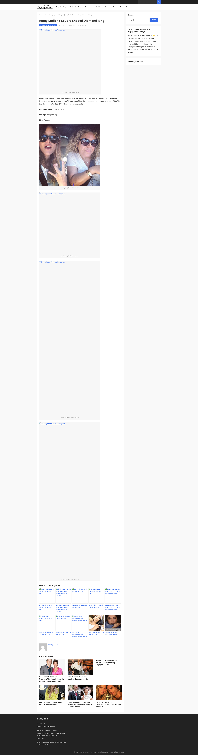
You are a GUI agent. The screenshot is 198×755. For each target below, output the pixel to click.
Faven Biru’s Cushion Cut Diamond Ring (96, 633)
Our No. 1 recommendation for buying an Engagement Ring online (51, 734)
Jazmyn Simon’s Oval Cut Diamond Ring (79, 606)
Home (41, 15)
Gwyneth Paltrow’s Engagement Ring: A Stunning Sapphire (108, 704)
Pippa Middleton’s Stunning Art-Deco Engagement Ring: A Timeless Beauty (80, 704)
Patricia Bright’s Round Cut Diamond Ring (46, 633)
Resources (89, 7)
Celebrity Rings (76, 7)
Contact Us (41, 723)
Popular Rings (61, 7)
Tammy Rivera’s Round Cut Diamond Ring (96, 606)
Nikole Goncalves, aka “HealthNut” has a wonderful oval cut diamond (62, 608)
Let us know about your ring (47, 730)
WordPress (120, 752)
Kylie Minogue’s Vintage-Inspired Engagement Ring (79, 678)
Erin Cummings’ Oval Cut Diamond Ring (63, 633)
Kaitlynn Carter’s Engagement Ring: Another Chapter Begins (79, 634)
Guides (99, 7)
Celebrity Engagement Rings (53, 15)
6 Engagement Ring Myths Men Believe (111, 633)
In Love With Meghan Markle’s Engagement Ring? (45, 607)
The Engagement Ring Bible (87, 752)
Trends (107, 7)
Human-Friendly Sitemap (46, 727)
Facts (115, 7)
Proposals (124, 7)
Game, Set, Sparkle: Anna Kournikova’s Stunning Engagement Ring (106, 662)
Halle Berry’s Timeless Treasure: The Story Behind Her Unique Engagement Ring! (52, 679)
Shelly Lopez (62, 25)
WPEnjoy (106, 752)
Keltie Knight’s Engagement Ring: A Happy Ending (50, 703)
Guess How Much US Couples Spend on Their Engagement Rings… (112, 607)
